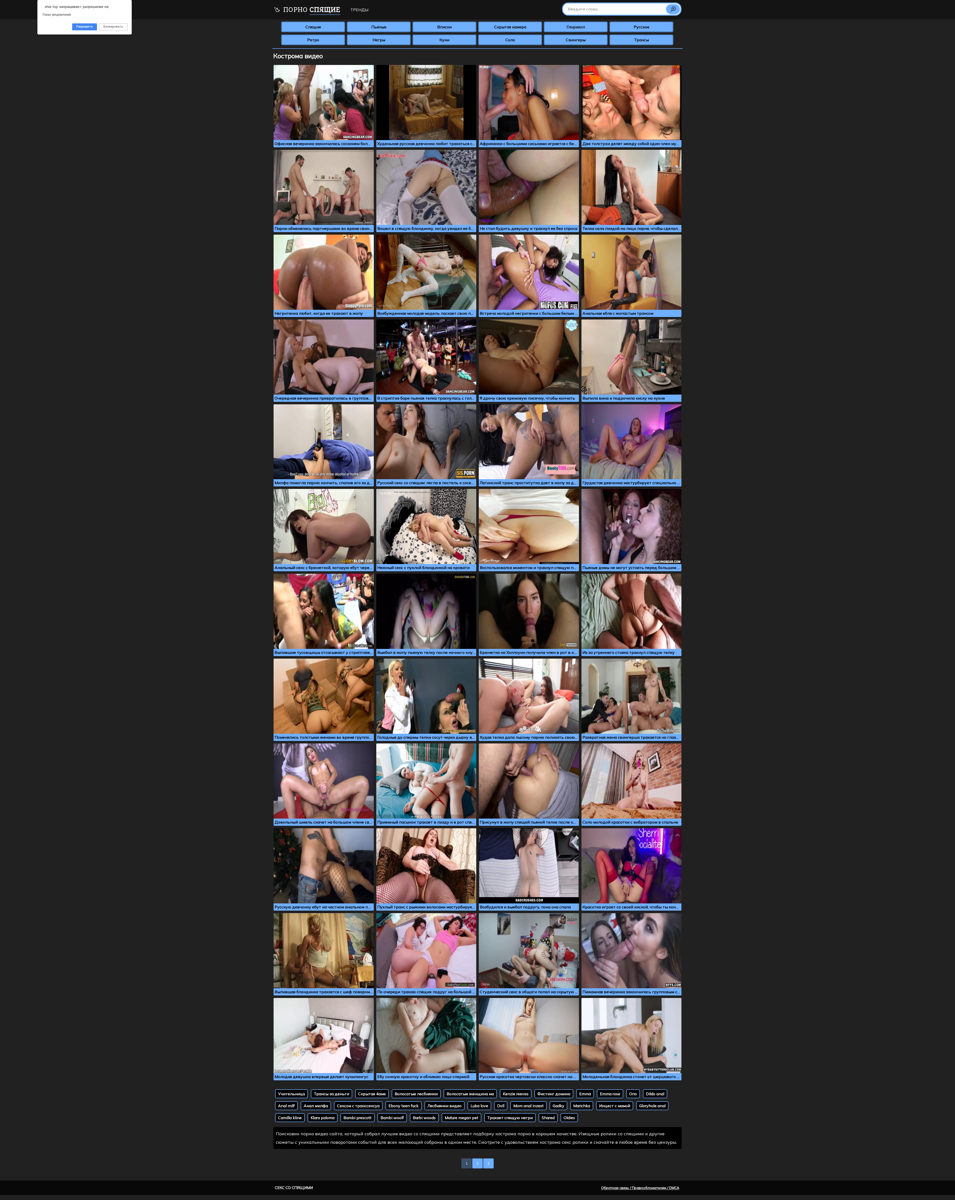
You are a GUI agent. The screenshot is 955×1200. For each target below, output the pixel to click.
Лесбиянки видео (445, 1105)
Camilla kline (290, 1117)
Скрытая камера (510, 26)
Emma (585, 1093)
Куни (444, 39)
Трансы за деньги (331, 1093)
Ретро (313, 39)
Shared (548, 1117)
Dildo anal (655, 1093)
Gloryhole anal (652, 1105)
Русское (641, 26)
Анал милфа (316, 1105)
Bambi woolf (392, 1117)
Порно (311, 9)
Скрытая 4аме (372, 1093)
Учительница (291, 1093)
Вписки (444, 26)
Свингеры (576, 39)
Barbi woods (424, 1117)
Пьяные (378, 26)
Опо (633, 1093)
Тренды (359, 9)
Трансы (641, 39)
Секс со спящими (294, 1187)
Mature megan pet (461, 1117)
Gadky (558, 1105)
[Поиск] (673, 9)
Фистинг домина (553, 1093)
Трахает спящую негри (510, 1117)
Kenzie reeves (515, 1093)
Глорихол (576, 26)
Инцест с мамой (614, 1105)
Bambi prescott (357, 1117)
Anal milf (286, 1105)
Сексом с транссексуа (358, 1105)
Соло (510, 39)
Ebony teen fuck (403, 1105)
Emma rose (610, 1093)
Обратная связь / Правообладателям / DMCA (640, 1188)
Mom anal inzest (528, 1105)
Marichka (581, 1105)
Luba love (479, 1105)
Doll (500, 1105)
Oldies (569, 1117)
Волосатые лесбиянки (416, 1093)
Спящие (313, 26)
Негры (379, 39)
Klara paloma (322, 1117)
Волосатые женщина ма (470, 1093)
